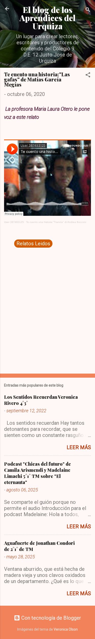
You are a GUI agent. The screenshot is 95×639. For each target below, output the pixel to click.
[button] (88, 75)
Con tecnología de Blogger (50, 618)
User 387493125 (14, 222)
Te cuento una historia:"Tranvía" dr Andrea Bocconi (56, 222)
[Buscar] (88, 10)
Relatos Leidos (33, 243)
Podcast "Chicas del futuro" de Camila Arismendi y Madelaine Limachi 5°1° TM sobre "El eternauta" (37, 473)
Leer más (79, 447)
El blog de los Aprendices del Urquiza (47, 17)
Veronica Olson (66, 629)
